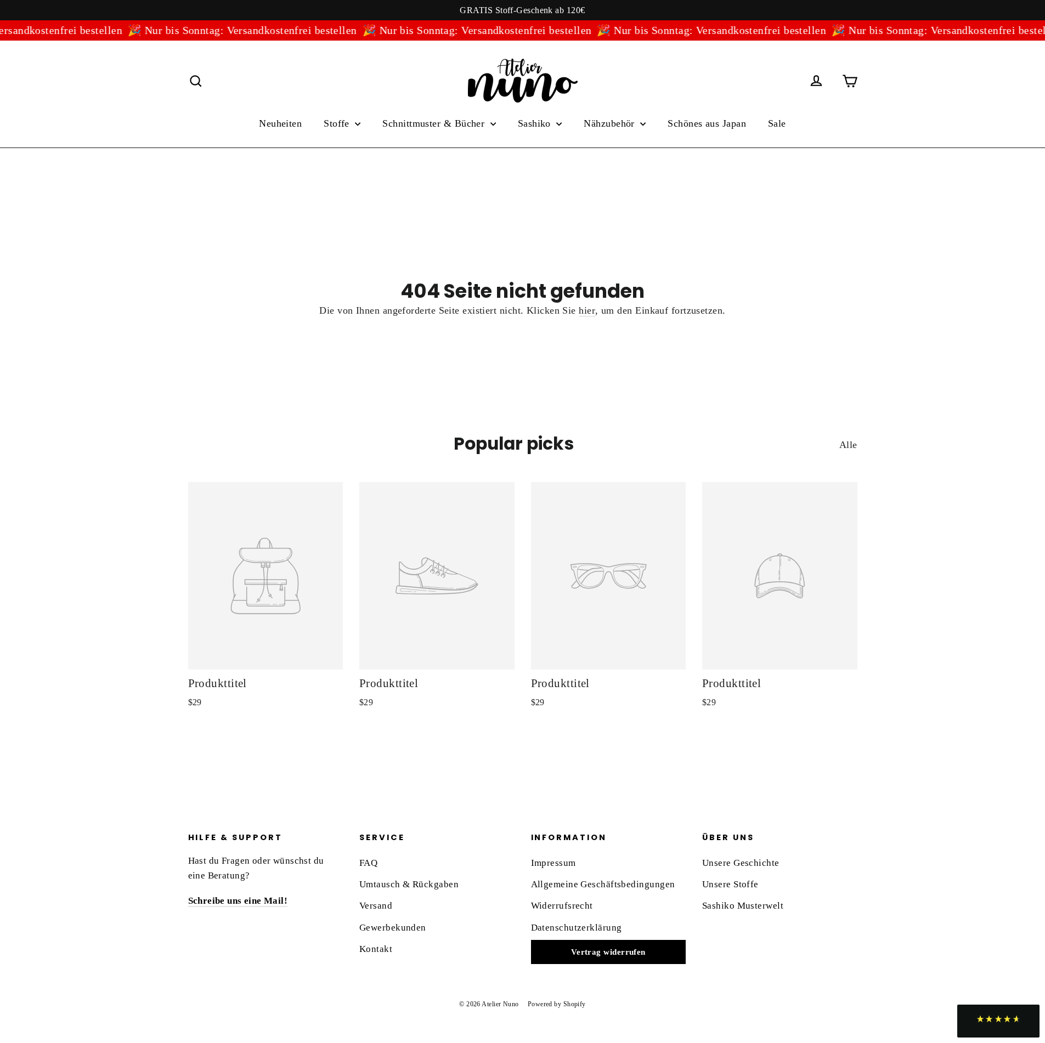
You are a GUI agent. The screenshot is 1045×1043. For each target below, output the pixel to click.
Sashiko (536, 123)
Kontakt (375, 949)
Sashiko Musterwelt (742, 905)
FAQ (368, 863)
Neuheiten (280, 123)
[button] (998, 1021)
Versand (375, 905)
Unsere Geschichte (740, 863)
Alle (848, 444)
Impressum (553, 863)
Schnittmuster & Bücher (434, 123)
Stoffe (338, 123)
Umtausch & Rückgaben (409, 884)
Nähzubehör (610, 123)
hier (587, 310)
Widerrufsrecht (562, 905)
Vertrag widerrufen (608, 952)
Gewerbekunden (392, 927)
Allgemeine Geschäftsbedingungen (603, 884)
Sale (777, 123)
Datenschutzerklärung (576, 927)
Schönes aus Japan (707, 123)
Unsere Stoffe (730, 884)
